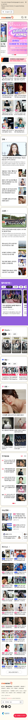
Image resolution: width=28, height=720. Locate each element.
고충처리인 (22, 686)
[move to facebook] (2, 706)
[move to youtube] (9, 706)
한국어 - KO (8, 702)
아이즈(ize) (19, 692)
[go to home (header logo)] (7, 17)
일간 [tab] (22, 456)
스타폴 (24, 692)
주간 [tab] (25, 456)
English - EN (9, 12)
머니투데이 (13, 690)
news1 (25, 690)
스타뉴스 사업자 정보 (5, 695)
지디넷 (3, 692)
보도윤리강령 (21, 688)
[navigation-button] (12, 54)
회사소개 (2, 686)
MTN (17, 690)
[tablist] (23, 456)
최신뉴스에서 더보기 (13, 672)
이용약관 (8, 688)
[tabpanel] (14, 481)
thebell (10, 692)
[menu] (25, 17)
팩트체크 (16, 688)
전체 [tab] (4, 363)
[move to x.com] (6, 706)
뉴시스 (21, 690)
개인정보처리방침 (9, 686)
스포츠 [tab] (14, 363)
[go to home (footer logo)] (7, 683)
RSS (12, 688)
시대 (6, 692)
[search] (22, 17)
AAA (15, 692)
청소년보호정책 (16, 686)
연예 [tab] (9, 363)
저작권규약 (3, 688)
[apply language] (11, 12)
